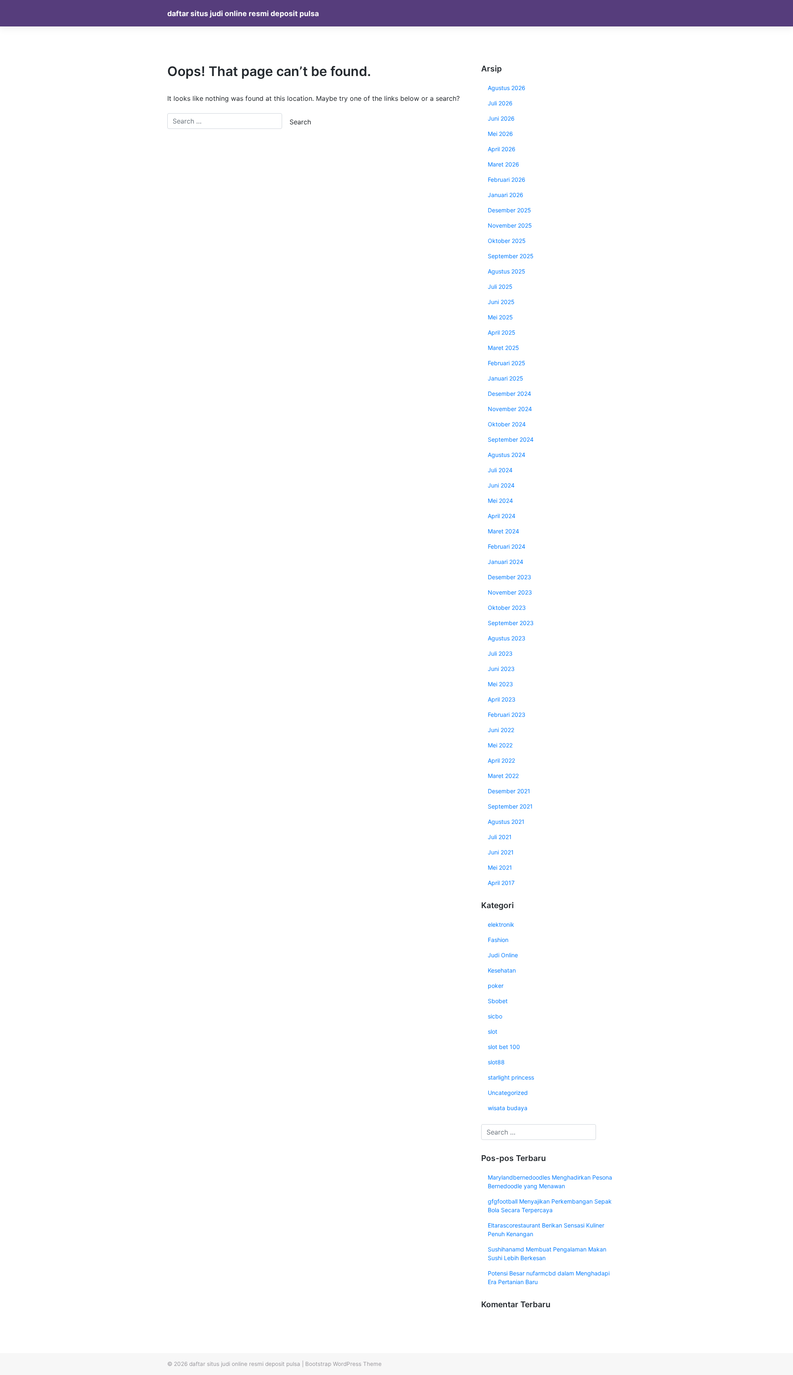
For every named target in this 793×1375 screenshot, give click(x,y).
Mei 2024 (500, 500)
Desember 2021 (509, 791)
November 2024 (510, 408)
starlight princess (511, 1077)
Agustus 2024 (506, 454)
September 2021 (510, 806)
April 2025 (501, 332)
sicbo (495, 1016)
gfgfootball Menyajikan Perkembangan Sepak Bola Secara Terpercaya (550, 1205)
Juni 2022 (501, 729)
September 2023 (511, 622)
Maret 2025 (503, 347)
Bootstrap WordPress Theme (343, 1364)
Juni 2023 (501, 668)
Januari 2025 (505, 378)
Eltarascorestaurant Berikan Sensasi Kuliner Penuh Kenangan (546, 1229)
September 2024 (511, 439)
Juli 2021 (500, 836)
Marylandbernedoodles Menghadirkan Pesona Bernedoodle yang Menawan (550, 1181)
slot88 (496, 1062)
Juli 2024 (500, 469)
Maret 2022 (503, 775)
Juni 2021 (501, 852)
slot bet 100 (504, 1046)
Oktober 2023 (507, 607)
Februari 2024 (506, 546)
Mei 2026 (500, 133)
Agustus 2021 (506, 821)
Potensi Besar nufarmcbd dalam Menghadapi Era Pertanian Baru (549, 1277)
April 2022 (501, 760)
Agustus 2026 (506, 87)
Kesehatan (502, 970)
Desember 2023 (509, 576)
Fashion (498, 939)
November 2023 (510, 592)
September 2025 (511, 255)
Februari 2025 (506, 362)
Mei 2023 (500, 684)
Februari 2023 (506, 714)
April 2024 (501, 515)
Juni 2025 (501, 301)
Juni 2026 (501, 118)
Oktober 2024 (507, 424)
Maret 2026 (503, 164)
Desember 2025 (509, 210)
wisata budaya (507, 1107)
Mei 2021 (500, 867)
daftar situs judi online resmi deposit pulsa (243, 13)
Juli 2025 (500, 286)
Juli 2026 (500, 103)
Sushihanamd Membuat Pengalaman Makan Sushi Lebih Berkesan (547, 1253)
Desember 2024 (509, 393)
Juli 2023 (500, 653)
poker (495, 985)
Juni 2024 (501, 485)
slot (492, 1031)
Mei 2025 (500, 317)
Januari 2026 (505, 194)
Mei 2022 (500, 745)
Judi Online (503, 955)
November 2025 (510, 225)
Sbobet (498, 1000)
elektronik (501, 924)
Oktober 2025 (507, 240)
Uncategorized (508, 1092)
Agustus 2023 (506, 638)
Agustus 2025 (506, 271)
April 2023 (501, 699)
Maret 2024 (503, 531)
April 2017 (501, 882)
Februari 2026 (506, 179)
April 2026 (501, 148)
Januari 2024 (505, 561)
